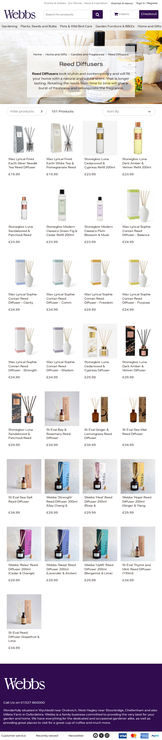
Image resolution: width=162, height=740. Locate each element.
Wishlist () (122, 3)
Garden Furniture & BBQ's (115, 26)
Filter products (22, 111)
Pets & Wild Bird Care (76, 26)
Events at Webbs (55, 3)
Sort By (113, 111)
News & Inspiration (96, 3)
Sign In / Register (147, 3)
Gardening (9, 26)
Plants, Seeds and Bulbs (39, 26)
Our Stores (75, 3)
